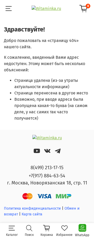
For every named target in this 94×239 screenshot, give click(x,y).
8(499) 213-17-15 (47, 168)
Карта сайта (32, 214)
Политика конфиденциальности (32, 208)
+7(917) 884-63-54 (47, 176)
